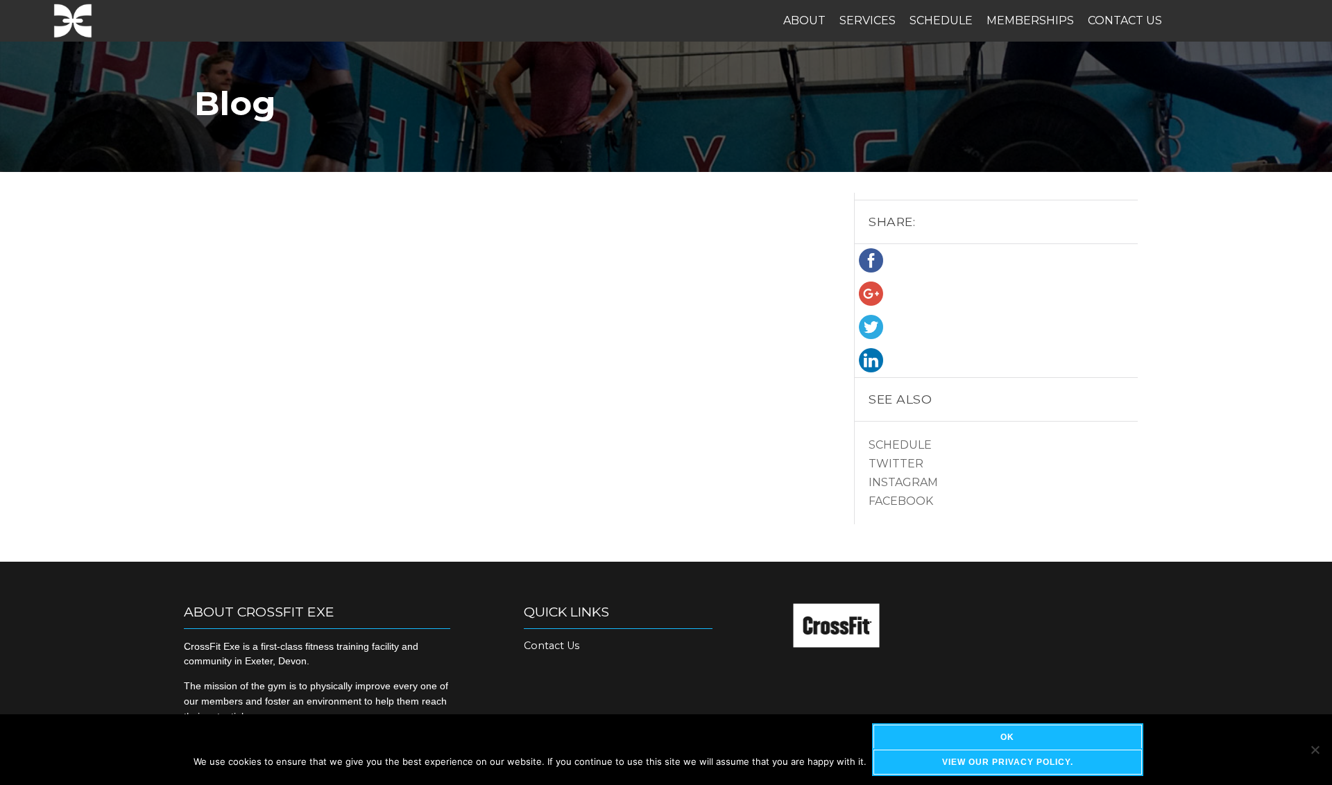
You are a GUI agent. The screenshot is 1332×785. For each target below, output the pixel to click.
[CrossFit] (836, 643)
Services (867, 20)
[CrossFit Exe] (72, 20)
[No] (1315, 750)
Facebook (901, 501)
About (804, 20)
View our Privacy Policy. (1007, 762)
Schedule (941, 20)
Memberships (1030, 20)
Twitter (896, 463)
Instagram (903, 482)
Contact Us (1125, 20)
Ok (1007, 737)
